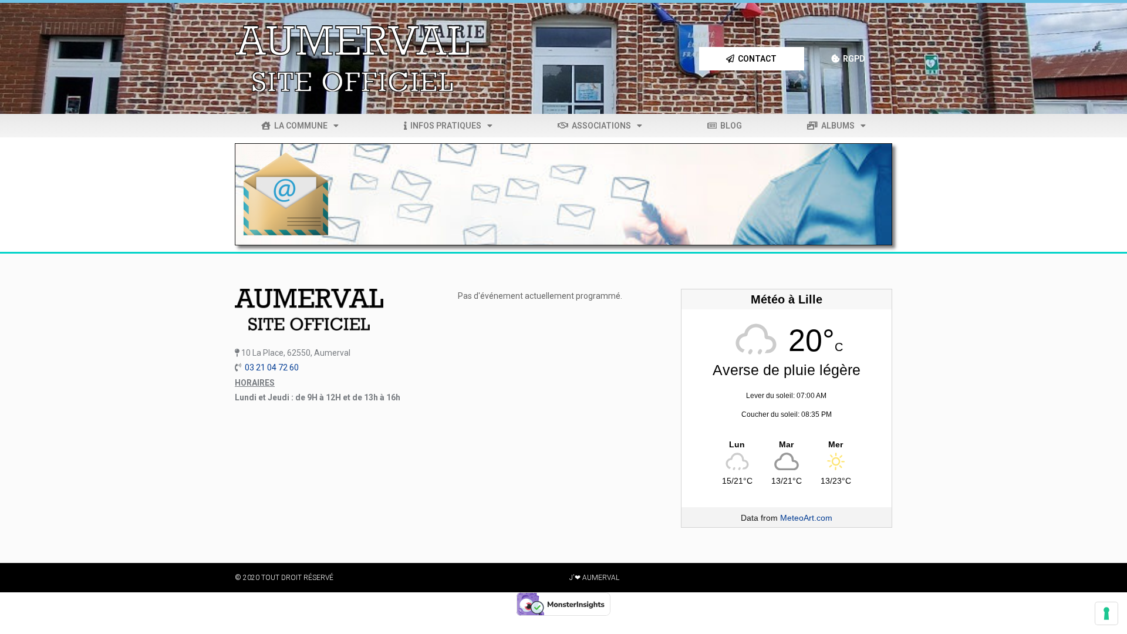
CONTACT (755, 58)
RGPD (852, 58)
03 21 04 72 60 (272, 367)
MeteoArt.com (806, 517)
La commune (299, 125)
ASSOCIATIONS (599, 125)
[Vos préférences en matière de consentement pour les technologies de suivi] (1106, 613)
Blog (729, 125)
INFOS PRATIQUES (444, 125)
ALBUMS (836, 125)
